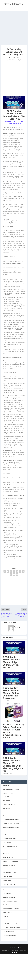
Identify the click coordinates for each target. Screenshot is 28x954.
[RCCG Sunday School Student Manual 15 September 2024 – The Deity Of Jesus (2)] (14, 748)
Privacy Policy (22, 950)
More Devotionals (7, 912)
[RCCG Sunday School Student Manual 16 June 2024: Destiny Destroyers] (14, 678)
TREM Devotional (7, 876)
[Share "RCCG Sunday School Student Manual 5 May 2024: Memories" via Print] (17, 574)
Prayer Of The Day (8, 857)
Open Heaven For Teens (9, 838)
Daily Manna (6, 808)
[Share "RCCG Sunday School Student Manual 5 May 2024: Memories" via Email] (14, 574)
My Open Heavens (8, 834)
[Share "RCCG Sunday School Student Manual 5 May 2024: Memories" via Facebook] (4, 571)
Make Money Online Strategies (11, 827)
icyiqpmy (17, 627)
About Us (4, 950)
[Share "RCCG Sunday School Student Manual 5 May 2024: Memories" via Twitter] (7, 571)
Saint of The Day (7, 869)
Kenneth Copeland (8, 905)
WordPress (20, 947)
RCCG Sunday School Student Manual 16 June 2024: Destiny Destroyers (11, 693)
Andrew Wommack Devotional (11, 789)
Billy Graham (6, 800)
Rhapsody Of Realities (9, 865)
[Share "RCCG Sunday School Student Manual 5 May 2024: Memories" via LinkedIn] (20, 571)
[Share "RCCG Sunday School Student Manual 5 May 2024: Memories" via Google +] (10, 571)
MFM (4, 831)
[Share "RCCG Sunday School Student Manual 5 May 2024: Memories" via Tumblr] (14, 571)
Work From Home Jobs (9, 884)
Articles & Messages (8, 797)
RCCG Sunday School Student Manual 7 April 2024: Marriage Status (11, 662)
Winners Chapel (7, 880)
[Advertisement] (14, 28)
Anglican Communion (8, 793)
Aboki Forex (6, 785)
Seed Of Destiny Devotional (10, 872)
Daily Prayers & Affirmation (10, 812)
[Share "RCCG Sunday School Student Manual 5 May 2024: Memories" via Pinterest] (17, 571)
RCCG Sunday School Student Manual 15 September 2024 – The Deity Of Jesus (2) (13, 764)
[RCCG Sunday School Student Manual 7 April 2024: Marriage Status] (14, 647)
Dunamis (5, 816)
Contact (9, 950)
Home (4, 889)
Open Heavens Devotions (9, 850)
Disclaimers (15, 950)
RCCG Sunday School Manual (10, 861)
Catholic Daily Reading (9, 804)
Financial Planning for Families (11, 819)
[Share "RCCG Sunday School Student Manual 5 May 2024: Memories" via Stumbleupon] (10, 574)
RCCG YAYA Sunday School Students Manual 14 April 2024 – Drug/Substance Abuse (13, 731)
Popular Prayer (7, 853)
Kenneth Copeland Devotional (11, 823)
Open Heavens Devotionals (10, 846)
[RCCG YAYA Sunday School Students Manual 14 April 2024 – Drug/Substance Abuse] (14, 712)
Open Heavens (7, 842)
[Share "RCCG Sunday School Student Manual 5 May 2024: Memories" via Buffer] (23, 571)
